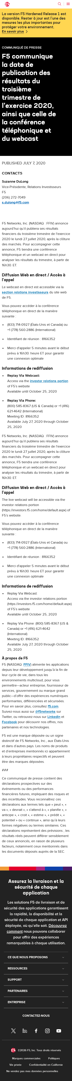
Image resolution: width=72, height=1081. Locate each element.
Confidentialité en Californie (46, 1064)
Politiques (54, 1058)
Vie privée (15, 1064)
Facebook (9, 722)
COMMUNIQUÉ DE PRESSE (22, 47)
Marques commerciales (26, 1058)
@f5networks (45, 712)
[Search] (59, 4)
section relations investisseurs (25, 292)
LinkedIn (53, 717)
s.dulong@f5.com (15, 202)
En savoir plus (13, 31)
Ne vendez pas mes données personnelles (32, 1071)
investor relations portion (49, 381)
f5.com (53, 706)
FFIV (27, 665)
